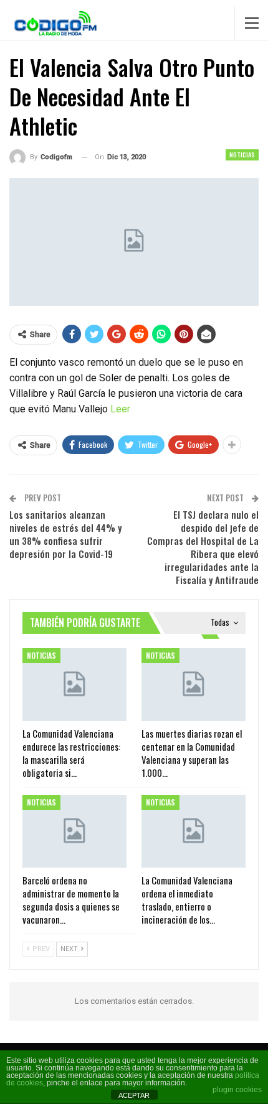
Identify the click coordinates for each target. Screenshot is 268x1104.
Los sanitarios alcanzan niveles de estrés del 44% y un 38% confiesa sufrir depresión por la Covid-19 (65, 534)
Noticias (242, 154)
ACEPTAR (134, 1095)
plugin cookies (237, 1089)
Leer (120, 409)
